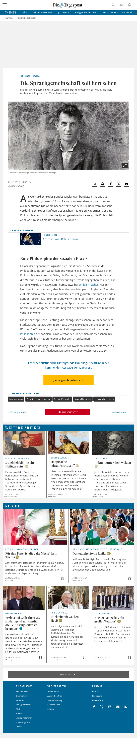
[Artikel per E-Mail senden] (126, 184)
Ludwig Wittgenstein (104, 399)
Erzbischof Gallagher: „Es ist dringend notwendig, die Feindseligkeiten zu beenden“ (22, 623)
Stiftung (50, 709)
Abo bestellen (22, 691)
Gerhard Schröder (62, 399)
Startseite (9, 18)
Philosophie (27, 334)
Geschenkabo (22, 696)
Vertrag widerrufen (24, 718)
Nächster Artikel (118, 412)
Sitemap (19, 713)
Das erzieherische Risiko (89, 553)
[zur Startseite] (68, 5)
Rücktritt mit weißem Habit (65, 618)
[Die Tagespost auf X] (100, 707)
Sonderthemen (53, 704)
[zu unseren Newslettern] (116, 707)
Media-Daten (53, 691)
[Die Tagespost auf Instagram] (108, 707)
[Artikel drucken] (102, 184)
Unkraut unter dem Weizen (112, 463)
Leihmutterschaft (42, 12)
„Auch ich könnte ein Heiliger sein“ (19, 464)
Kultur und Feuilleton (26, 18)
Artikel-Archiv (22, 700)
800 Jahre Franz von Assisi (117, 12)
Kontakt (95, 691)
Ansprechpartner (54, 696)
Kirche (13, 506)
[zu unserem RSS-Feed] (123, 707)
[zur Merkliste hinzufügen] (94, 184)
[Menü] (5, 5)
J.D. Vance (63, 12)
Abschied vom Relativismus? (60, 239)
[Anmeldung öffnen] (129, 5)
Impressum (97, 696)
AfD (25, 12)
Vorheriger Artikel (19, 412)
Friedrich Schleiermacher (38, 399)
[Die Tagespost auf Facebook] (94, 707)
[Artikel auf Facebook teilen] (110, 184)
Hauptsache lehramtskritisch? (63, 463)
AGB (18, 709)
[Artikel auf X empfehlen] (118, 184)
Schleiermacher (88, 285)
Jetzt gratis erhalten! (68, 380)
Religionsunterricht (86, 12)
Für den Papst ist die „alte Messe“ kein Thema (31, 555)
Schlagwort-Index (23, 704)
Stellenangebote (23, 722)
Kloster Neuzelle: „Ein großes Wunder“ (109, 619)
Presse (19, 726)
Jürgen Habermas (83, 399)
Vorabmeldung (16, 399)
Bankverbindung (54, 700)
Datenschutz (97, 700)
